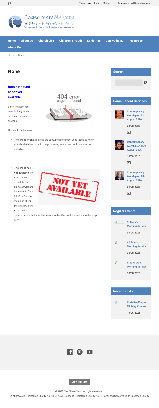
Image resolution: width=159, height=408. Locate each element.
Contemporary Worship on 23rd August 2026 (136, 115)
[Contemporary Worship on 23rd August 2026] (119, 117)
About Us (27, 40)
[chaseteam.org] (79, 352)
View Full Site (79, 381)
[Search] (145, 82)
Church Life (46, 40)
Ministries (93, 40)
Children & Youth (70, 40)
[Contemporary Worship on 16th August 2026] (119, 147)
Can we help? (114, 40)
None (21, 55)
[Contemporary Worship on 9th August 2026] (119, 178)
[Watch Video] (129, 132)
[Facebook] (70, 352)
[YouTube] (89, 352)
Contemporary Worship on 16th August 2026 (136, 145)
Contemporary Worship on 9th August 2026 (136, 176)
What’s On (14, 47)
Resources (136, 40)
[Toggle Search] (9, 3)
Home (12, 40)
